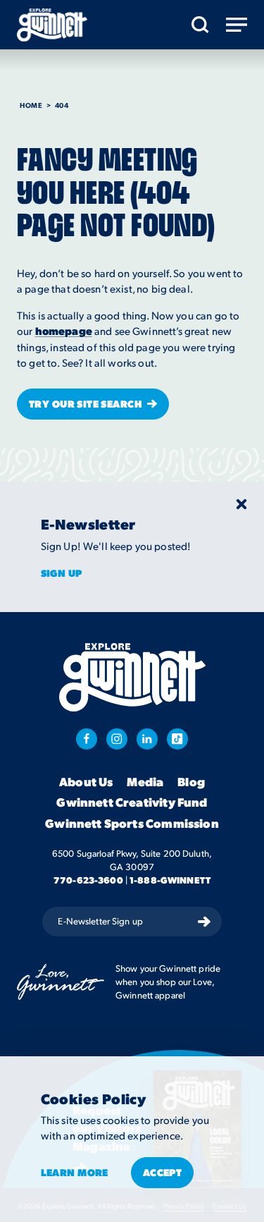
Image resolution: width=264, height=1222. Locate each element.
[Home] (52, 25)
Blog (191, 782)
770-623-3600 (88, 880)
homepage (63, 331)
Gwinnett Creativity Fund (131, 802)
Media (145, 782)
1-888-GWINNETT (170, 880)
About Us (86, 782)
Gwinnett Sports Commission (131, 824)
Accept (162, 1172)
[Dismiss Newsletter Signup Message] (241, 504)
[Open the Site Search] (200, 24)
